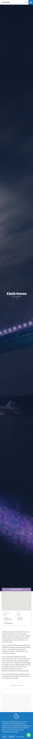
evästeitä (16, 722)
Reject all (11, 736)
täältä (16, 732)
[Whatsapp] (29, 735)
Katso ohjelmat (16, 296)
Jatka (4, 736)
